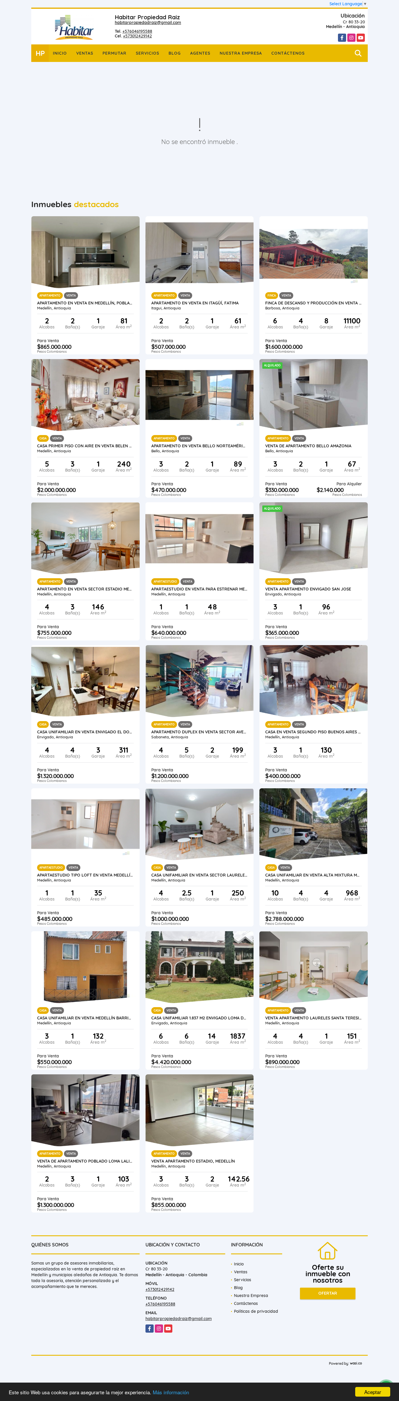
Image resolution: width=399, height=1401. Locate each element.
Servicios (147, 53)
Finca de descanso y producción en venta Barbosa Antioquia (313, 303)
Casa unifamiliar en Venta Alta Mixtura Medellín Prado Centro (313, 875)
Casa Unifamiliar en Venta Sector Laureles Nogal (199, 875)
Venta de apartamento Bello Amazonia (308, 446)
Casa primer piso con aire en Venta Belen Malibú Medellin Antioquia (85, 446)
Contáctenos (288, 53)
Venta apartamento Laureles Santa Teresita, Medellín (313, 1018)
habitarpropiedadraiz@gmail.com (148, 22)
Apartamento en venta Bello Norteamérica (199, 446)
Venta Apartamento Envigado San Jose (308, 589)
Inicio (60, 53)
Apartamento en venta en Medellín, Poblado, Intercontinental (85, 303)
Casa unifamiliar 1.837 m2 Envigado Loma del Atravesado (199, 1018)
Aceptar (372, 1391)
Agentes (200, 53)
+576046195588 (137, 31)
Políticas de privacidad (256, 1311)
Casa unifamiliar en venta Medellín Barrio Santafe (85, 1018)
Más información (171, 1392)
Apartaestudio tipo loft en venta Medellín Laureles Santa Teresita (85, 875)
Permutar (114, 53)
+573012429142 (137, 36)
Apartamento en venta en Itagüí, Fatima (195, 303)
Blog (175, 53)
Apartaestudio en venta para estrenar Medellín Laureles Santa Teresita (199, 589)
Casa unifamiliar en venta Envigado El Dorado (85, 732)
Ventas (84, 53)
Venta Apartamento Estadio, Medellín (193, 1161)
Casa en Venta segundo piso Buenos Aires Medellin (313, 732)
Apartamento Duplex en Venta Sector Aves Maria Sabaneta (199, 732)
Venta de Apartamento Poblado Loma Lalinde (85, 1161)
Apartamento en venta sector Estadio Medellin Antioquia (85, 589)
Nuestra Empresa (241, 53)
